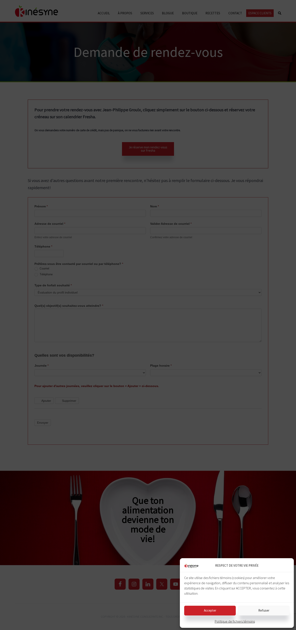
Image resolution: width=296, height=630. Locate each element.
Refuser (263, 610)
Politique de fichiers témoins (235, 621)
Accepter (210, 610)
